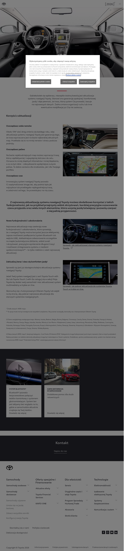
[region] (63, 71)
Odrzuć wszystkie (69, 82)
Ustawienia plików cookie (41, 82)
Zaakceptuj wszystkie (87, 82)
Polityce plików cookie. (73, 75)
